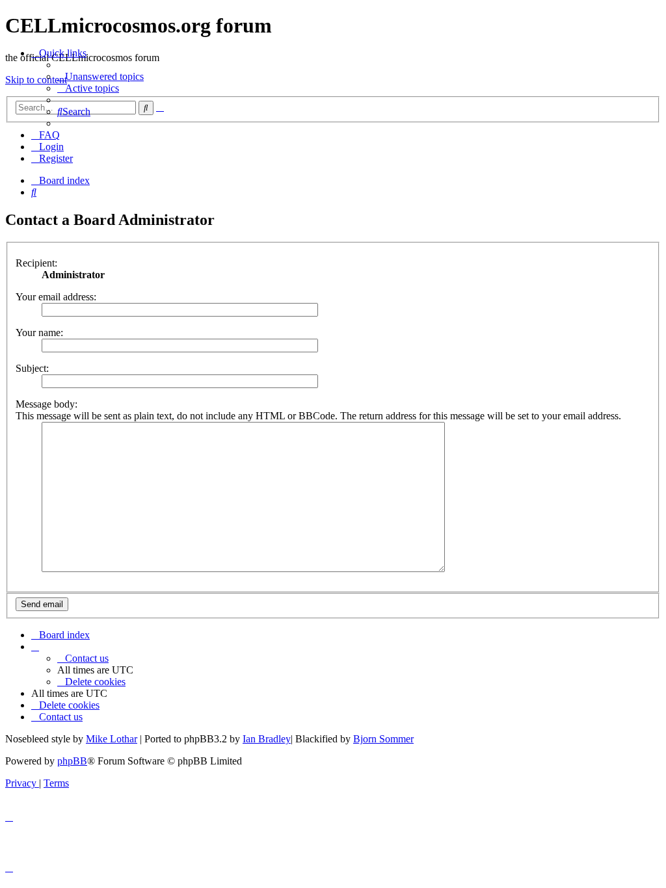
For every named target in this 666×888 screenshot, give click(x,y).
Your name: (39, 332)
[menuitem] (100, 76)
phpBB (72, 760)
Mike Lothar (111, 738)
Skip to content (36, 79)
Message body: (46, 404)
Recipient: (36, 262)
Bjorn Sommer (383, 738)
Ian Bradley (267, 738)
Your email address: (56, 296)
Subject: (32, 368)
